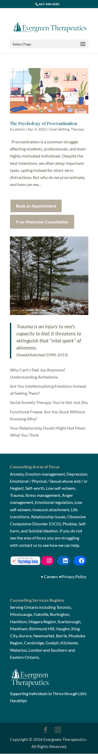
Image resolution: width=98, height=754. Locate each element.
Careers (51, 576)
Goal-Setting (59, 129)
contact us (28, 545)
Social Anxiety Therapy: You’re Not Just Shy (49, 402)
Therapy (77, 129)
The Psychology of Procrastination (43, 123)
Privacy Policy (73, 576)
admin (20, 129)
